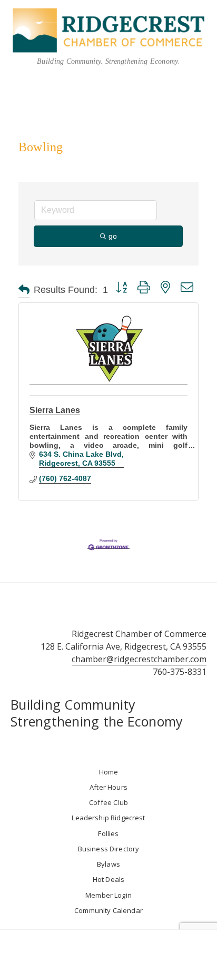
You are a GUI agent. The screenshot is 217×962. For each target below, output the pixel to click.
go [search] (112, 236)
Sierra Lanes (54, 410)
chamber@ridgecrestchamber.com (139, 659)
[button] (23, 290)
